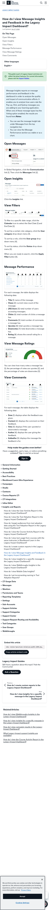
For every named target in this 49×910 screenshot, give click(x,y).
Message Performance (12, 48)
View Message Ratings (12, 52)
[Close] (42, 879)
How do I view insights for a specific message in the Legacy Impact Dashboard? (23, 722)
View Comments (9, 55)
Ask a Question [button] (11, 672)
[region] (22, 893)
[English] (13, 3)
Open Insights (8, 41)
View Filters (7, 44)
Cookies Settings (22, 903)
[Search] (41, 2)
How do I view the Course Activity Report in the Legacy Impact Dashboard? (23, 740)
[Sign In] (45, 2)
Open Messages (9, 37)
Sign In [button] (25, 458)
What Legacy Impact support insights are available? (20, 734)
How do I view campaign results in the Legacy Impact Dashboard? (22, 728)
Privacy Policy (26, 890)
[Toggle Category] (1, 465)
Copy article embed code (16, 652)
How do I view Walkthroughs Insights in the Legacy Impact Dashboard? (21, 715)
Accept (22, 896)
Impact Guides (24, 78)
